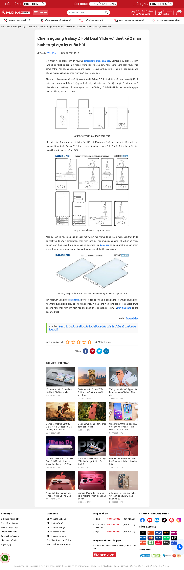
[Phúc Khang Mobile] (15, 12)
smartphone (75, 300)
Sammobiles (132, 318)
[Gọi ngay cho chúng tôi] (4, 558)
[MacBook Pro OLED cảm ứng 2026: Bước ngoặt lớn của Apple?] (92, 446)
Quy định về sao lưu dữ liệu (59, 540)
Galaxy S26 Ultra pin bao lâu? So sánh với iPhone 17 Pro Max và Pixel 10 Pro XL (123, 427)
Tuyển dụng (6, 544)
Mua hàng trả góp (9, 540)
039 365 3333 (143, 14)
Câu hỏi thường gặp (10, 536)
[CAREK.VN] (104, 555)
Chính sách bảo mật (56, 527)
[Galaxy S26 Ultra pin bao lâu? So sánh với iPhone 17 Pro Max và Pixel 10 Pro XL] (123, 411)
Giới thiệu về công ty (10, 519)
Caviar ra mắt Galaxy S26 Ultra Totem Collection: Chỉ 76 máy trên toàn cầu (59, 427)
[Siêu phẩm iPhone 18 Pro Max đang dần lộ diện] (92, 411)
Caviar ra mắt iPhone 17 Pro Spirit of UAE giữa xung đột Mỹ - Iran (91, 392)
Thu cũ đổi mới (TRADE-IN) (59, 544)
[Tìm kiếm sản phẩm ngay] (106, 12)
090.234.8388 (113, 532)
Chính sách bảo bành (56, 519)
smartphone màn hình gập (97, 61)
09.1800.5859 (113, 525)
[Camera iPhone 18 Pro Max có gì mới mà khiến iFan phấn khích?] (92, 480)
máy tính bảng (124, 308)
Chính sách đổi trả (55, 523)
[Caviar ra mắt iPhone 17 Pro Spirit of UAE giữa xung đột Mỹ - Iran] (92, 376)
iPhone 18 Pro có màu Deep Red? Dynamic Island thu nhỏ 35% (123, 461)
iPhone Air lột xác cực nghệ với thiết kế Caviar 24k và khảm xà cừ (122, 496)
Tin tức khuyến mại (9, 527)
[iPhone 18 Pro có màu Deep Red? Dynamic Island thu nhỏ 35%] (123, 446)
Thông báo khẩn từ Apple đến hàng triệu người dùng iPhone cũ (123, 392)
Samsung (104, 245)
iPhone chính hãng (9, 532)
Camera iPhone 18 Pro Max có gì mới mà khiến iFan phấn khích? (92, 496)
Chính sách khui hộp (56, 532)
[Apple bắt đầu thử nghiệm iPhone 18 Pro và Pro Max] (60, 480)
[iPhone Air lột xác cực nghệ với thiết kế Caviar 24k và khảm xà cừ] (123, 480)
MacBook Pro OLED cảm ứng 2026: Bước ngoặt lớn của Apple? (92, 461)
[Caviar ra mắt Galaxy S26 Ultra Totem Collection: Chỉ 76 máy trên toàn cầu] (60, 411)
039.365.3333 (113, 519)
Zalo (179, 547)
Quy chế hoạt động (9, 523)
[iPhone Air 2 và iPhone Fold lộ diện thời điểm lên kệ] (60, 376)
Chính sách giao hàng (56, 536)
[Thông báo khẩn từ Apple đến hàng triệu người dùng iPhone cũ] (123, 376)
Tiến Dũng (51, 53)
